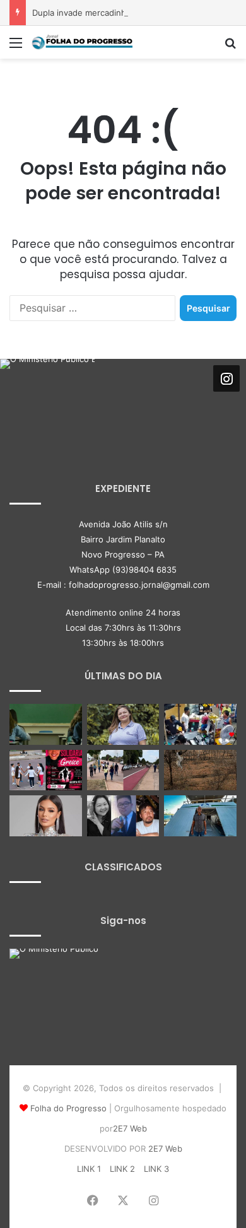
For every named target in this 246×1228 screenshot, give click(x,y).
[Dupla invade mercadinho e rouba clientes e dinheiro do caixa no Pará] (200, 724)
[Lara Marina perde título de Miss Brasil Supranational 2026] (45, 815)
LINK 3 (156, 1169)
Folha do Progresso (68, 1108)
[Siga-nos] (226, 378)
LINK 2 (122, 1169)
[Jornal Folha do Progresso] (82, 42)
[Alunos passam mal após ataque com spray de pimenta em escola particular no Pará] (45, 724)
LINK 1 (89, 1169)
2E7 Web (130, 1128)
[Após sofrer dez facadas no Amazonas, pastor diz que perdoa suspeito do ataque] (200, 815)
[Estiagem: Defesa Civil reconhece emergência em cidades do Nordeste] (200, 770)
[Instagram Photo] (47, 406)
